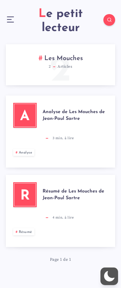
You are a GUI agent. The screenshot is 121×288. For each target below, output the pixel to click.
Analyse (25, 152)
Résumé (25, 232)
